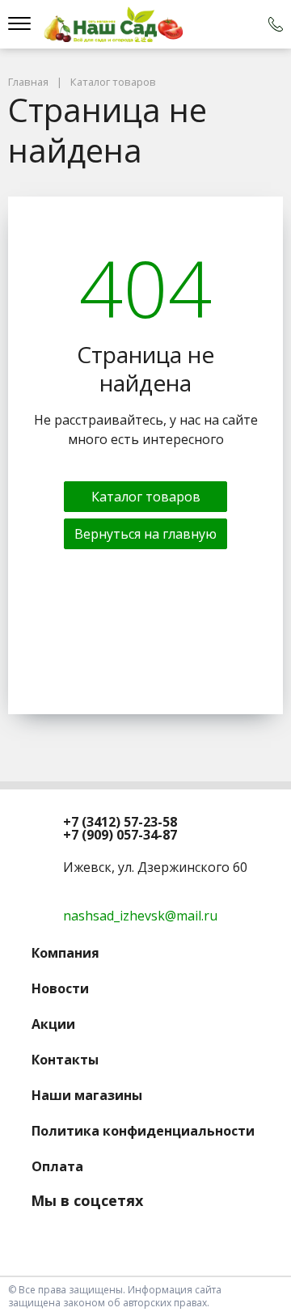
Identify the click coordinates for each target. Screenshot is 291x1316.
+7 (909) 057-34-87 (120, 834)
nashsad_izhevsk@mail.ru (140, 915)
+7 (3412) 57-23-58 (120, 821)
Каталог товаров (145, 497)
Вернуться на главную (145, 534)
